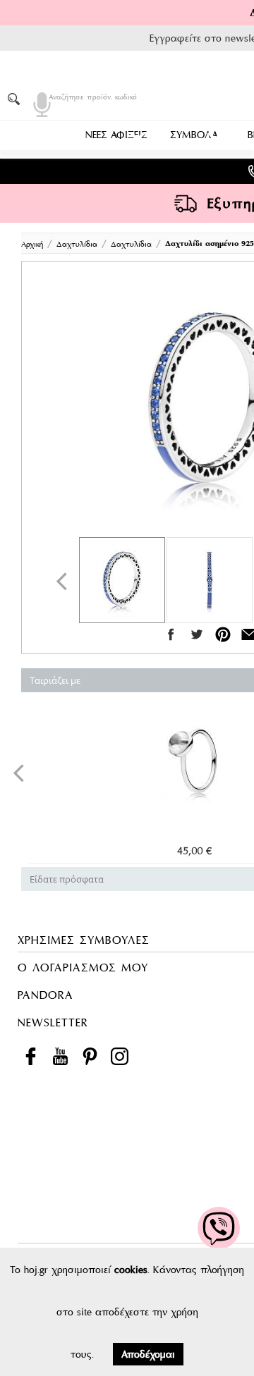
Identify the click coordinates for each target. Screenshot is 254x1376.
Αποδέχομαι (148, 1354)
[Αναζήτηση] (16, 98)
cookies (130, 1269)
